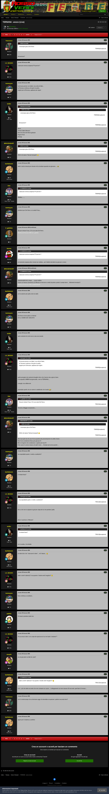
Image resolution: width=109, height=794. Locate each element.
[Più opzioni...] (105, 40)
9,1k (10, 157)
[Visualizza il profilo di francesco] (9, 46)
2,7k (10, 627)
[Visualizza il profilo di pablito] (9, 619)
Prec (6, 34)
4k (10, 242)
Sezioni (6, 14)
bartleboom (9, 164)
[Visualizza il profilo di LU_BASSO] (9, 68)
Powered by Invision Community (55, 785)
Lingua (44, 783)
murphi (9, 654)
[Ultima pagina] (31, 35)
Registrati (102, 11)
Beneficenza (21, 14)
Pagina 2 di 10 (38, 34)
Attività (13, 14)
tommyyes (9, 83)
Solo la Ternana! (23, 28)
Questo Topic (98, 14)
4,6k (10, 199)
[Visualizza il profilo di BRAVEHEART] (9, 149)
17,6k (9, 77)
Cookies (64, 783)
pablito (9, 613)
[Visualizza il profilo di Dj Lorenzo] (4, 27)
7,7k (10, 97)
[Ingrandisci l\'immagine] (38, 155)
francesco (9, 41)
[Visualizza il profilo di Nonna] (9, 254)
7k (10, 668)
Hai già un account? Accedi (89, 11)
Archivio (29, 14)
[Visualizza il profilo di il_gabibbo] (9, 233)
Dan (9, 186)
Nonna (9, 248)
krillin (9, 104)
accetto (102, 790)
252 (10, 177)
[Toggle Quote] (19, 43)
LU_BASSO (9, 63)
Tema (50, 783)
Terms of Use (24, 790)
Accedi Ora (79, 760)
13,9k (9, 54)
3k (10, 117)
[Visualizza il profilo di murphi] (9, 660)
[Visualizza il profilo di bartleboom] (9, 169)
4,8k (10, 262)
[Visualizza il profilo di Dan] (9, 191)
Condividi (92, 27)
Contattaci (36, 14)
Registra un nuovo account (29, 760)
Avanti (27, 34)
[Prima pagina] (3, 35)
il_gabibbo (9, 228)
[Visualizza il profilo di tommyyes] (9, 89)
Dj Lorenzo (12, 26)
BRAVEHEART (9, 143)
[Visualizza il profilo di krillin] (9, 109)
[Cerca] (105, 14)
